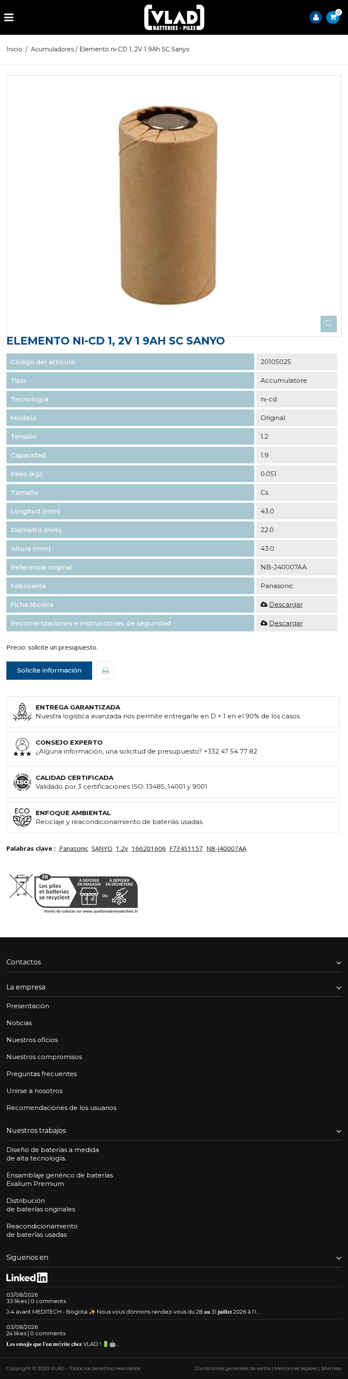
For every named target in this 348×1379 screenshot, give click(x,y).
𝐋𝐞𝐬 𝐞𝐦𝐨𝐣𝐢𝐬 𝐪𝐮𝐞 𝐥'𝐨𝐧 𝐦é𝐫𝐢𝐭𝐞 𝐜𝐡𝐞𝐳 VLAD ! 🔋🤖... (63, 1343)
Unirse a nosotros (34, 1091)
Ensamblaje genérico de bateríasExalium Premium (59, 1179)
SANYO (102, 848)
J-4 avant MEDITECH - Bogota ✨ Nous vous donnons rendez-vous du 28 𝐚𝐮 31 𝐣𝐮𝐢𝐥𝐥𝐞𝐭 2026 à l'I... (133, 1311)
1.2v (122, 848)
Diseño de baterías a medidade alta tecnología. (52, 1154)
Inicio (14, 49)
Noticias (19, 1023)
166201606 (149, 848)
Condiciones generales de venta (232, 1368)
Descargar (286, 604)
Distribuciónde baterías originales (40, 1205)
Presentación (27, 1006)
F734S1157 (186, 848)
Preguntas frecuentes (41, 1074)
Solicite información (49, 670)
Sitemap (331, 1368)
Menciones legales (295, 1368)
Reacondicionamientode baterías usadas (42, 1230)
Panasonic (73, 848)
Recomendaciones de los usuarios (61, 1108)
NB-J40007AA (226, 848)
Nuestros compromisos (44, 1057)
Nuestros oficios (32, 1040)
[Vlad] (174, 17)
